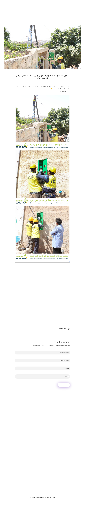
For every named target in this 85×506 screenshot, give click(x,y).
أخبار (31, 83)
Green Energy (40, 83)
